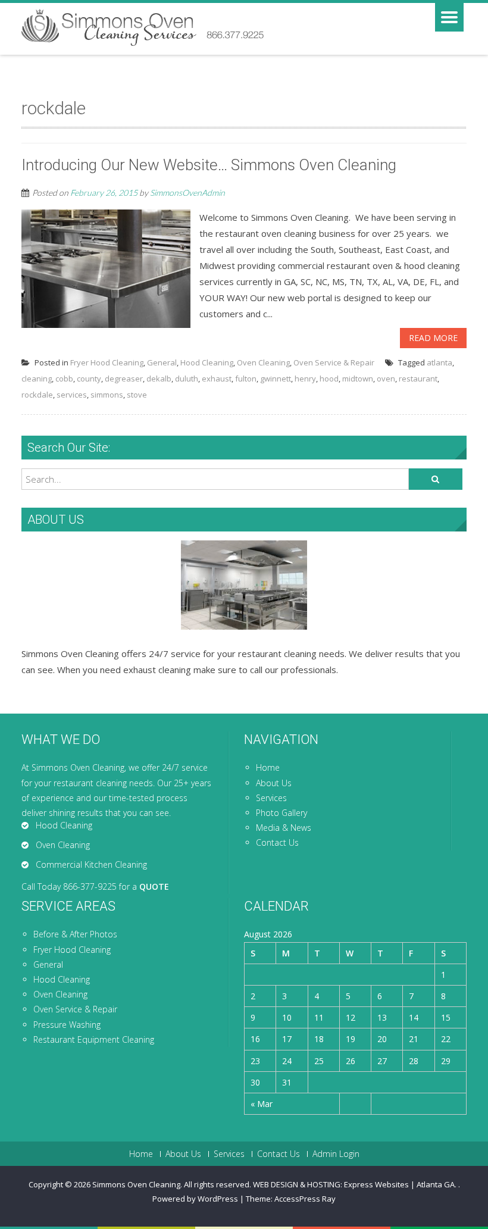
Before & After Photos (75, 934)
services (72, 394)
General (162, 362)
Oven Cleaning (263, 362)
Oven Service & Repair (333, 362)
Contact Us (277, 842)
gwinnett (275, 378)
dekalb (158, 378)
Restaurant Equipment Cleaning (93, 1039)
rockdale (37, 394)
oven (386, 378)
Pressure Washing (67, 1024)
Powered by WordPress (195, 1198)
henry (305, 378)
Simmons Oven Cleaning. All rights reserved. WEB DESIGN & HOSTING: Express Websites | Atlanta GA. (275, 1184)
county (89, 378)
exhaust (217, 378)
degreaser (124, 378)
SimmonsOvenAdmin (187, 192)
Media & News (283, 827)
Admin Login (335, 1154)
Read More (433, 337)
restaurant (418, 378)
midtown (357, 378)
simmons (106, 394)
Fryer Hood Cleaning (106, 362)
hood (329, 378)
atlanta (439, 362)
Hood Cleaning (206, 362)
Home (268, 767)
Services (271, 797)
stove (137, 394)
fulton (245, 378)
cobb (64, 378)
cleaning (36, 378)
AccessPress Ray (305, 1198)
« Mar (262, 1103)
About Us (274, 783)
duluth (186, 378)
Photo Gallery (281, 812)
